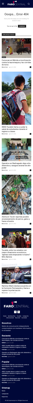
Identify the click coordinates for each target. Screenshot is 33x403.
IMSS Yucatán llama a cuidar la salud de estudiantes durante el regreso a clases (14, 129)
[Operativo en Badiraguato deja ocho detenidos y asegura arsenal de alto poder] (16, 149)
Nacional (4, 160)
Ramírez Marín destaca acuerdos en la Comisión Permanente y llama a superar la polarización (16, 288)
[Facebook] (15, 312)
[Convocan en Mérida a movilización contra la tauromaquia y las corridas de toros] (16, 48)
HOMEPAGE (22, 26)
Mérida (3, 57)
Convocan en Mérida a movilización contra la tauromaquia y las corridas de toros (16, 62)
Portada (4, 124)
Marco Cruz (5, 67)
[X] (18, 312)
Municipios (4, 213)
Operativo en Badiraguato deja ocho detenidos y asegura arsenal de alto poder (16, 165)
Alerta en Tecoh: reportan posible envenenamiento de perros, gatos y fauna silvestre (16, 219)
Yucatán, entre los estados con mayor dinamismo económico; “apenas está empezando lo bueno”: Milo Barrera (16, 253)
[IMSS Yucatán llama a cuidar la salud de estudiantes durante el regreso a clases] (16, 98)
